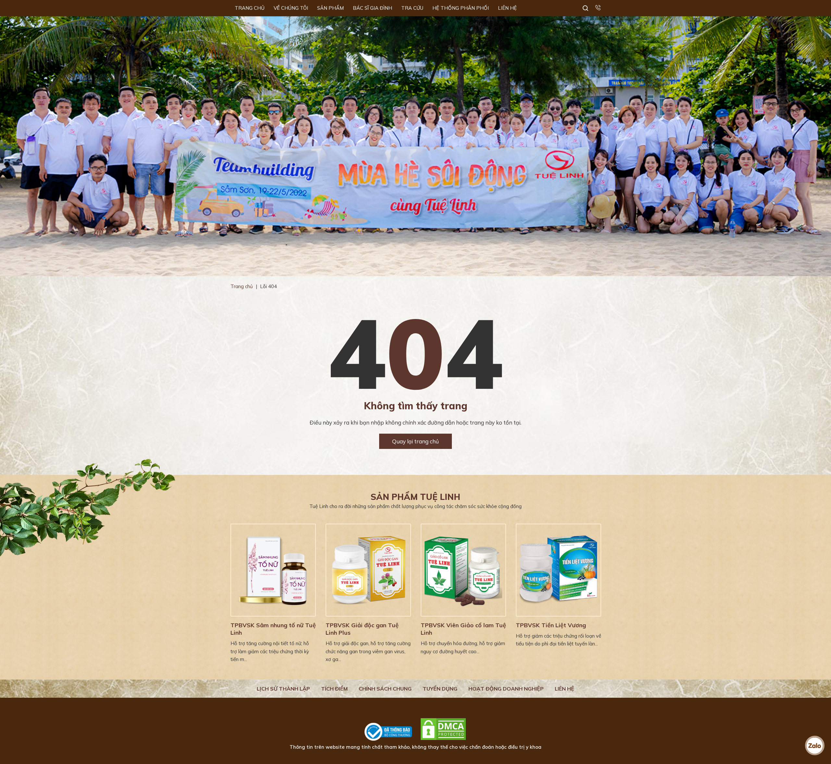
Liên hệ (564, 688)
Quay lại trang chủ (415, 441)
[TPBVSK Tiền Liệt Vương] (558, 570)
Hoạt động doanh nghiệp (506, 688)
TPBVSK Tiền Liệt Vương (551, 625)
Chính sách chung (385, 688)
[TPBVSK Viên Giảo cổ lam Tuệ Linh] (463, 570)
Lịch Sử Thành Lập (283, 688)
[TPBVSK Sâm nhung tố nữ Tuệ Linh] (273, 570)
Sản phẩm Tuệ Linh (415, 496)
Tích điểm (334, 688)
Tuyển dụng (440, 688)
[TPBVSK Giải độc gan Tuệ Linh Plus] (368, 570)
